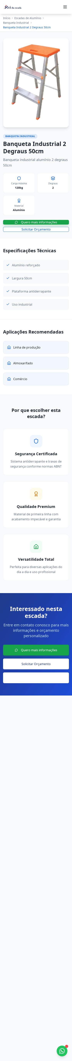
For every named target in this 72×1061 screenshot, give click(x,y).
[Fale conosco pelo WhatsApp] (62, 1051)
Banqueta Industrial (16, 22)
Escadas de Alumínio (27, 18)
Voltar (39, 678)
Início (6, 18)
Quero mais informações (39, 222)
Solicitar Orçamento (36, 229)
